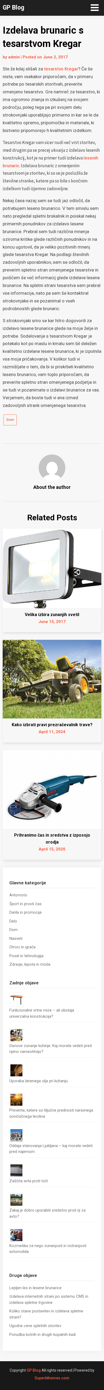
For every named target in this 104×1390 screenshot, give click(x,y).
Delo (13, 921)
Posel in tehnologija (26, 955)
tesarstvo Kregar (61, 68)
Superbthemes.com (52, 1378)
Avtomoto (18, 895)
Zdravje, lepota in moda (29, 964)
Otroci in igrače (22, 947)
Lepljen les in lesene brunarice (35, 1287)
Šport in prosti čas (25, 903)
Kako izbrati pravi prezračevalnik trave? (52, 724)
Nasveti (15, 938)
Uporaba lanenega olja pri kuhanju (38, 1081)
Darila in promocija (25, 912)
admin (14, 57)
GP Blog (13, 7)
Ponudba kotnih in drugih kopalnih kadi (42, 1334)
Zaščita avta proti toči (28, 1181)
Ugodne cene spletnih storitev (35, 1325)
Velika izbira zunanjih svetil (52, 614)
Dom (10, 420)
